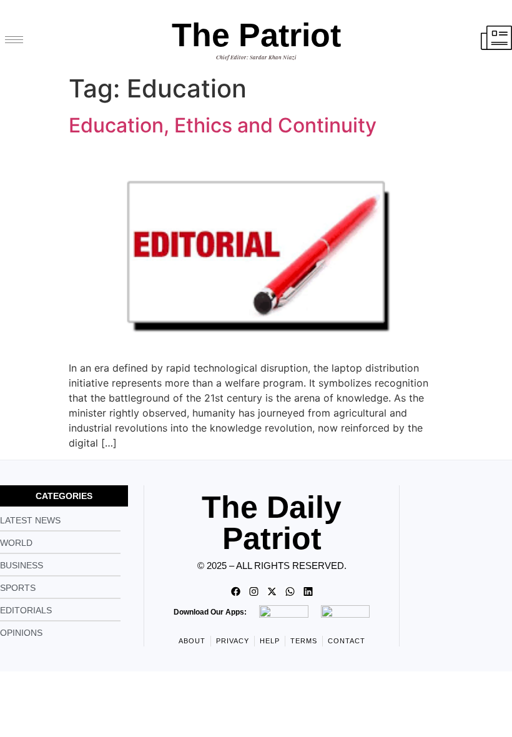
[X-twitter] (272, 591)
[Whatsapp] (290, 591)
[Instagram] (253, 591)
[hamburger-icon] (14, 39)
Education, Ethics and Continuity (223, 125)
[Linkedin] (308, 591)
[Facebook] (235, 591)
